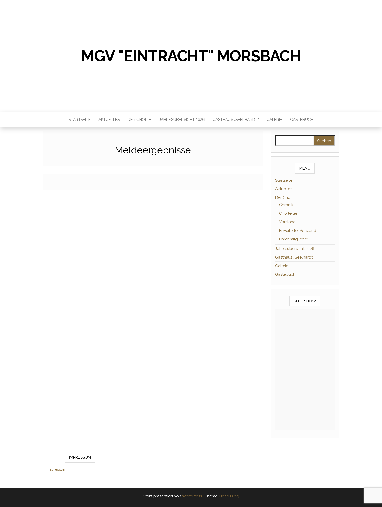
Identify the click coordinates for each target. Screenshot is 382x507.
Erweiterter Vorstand (297, 230)
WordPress (192, 496)
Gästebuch (301, 119)
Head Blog (229, 496)
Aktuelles (109, 119)
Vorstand (287, 222)
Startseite (80, 119)
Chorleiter (288, 213)
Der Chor (138, 119)
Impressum (57, 469)
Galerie (274, 119)
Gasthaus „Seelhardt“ (236, 119)
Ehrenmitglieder (293, 239)
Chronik (286, 204)
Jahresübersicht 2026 (182, 119)
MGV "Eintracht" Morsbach (191, 56)
